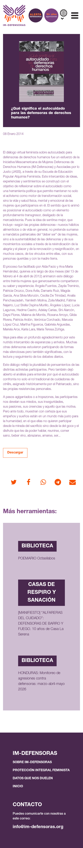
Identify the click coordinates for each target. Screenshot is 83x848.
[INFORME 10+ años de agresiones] (51, 15)
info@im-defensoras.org (38, 827)
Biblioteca (37, 546)
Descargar (15, 452)
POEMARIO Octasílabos (36, 558)
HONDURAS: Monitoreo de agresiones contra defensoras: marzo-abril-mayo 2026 (41, 681)
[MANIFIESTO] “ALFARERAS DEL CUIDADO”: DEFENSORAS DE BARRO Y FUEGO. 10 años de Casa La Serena (40, 623)
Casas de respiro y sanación (41, 592)
